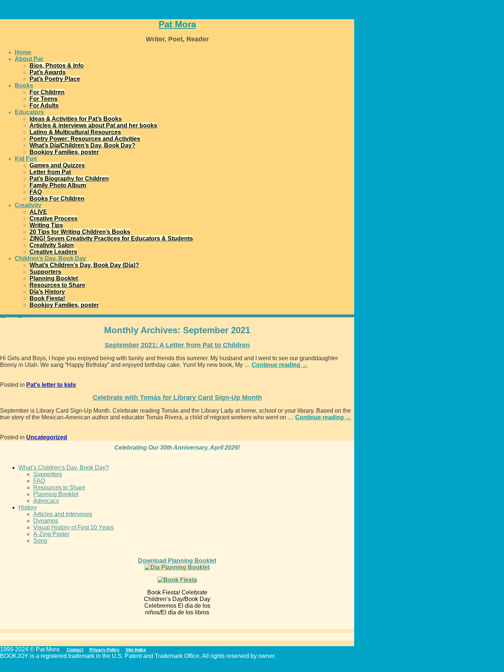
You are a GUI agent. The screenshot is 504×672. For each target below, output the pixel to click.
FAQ (36, 192)
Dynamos (45, 521)
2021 (20, 316)
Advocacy (46, 501)
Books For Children (57, 198)
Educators (29, 112)
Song (40, 541)
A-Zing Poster (51, 534)
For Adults (44, 105)
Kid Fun (26, 159)
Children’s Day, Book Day (50, 258)
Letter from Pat (50, 172)
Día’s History (47, 292)
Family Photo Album (58, 185)
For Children (47, 92)
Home (23, 52)
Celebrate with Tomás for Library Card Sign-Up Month (177, 397)
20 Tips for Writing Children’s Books (80, 232)
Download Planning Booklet (177, 560)
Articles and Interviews (62, 514)
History (27, 507)
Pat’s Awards (48, 72)
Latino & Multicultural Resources (75, 132)
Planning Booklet (54, 278)
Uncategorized (46, 437)
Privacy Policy (104, 649)
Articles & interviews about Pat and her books (93, 125)
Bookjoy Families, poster (64, 152)
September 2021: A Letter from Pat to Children (177, 345)
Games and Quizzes (57, 165)
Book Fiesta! (47, 298)
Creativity (28, 205)
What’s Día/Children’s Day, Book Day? (82, 145)
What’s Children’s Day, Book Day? (63, 467)
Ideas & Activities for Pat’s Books (76, 119)
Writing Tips (46, 225)
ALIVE (38, 212)
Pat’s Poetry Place (55, 79)
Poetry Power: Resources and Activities (85, 139)
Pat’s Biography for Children (69, 178)
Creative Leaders (53, 252)
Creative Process (53, 218)
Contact (75, 649)
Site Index (135, 649)
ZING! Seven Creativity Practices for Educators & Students (111, 238)
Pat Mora (177, 24)
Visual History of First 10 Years (73, 527)
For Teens (44, 99)
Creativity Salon (52, 245)
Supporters (45, 272)
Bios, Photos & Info (57, 65)
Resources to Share (57, 285)
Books (24, 85)
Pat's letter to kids (51, 385)
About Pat (29, 59)
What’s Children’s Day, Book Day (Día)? (84, 265)
